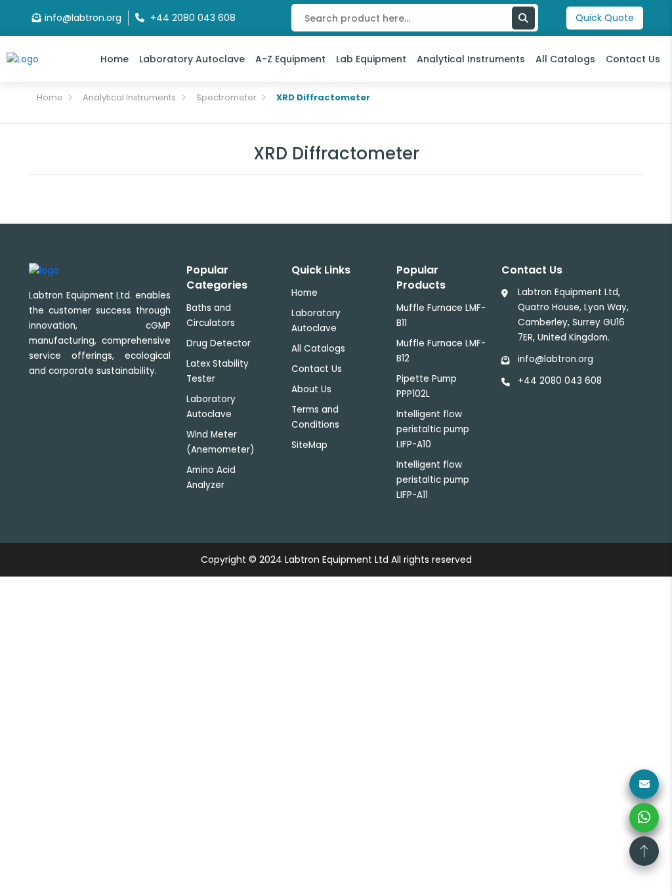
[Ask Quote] (644, 784)
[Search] (523, 18)
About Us (311, 389)
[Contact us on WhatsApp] (644, 817)
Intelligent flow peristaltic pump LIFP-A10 (432, 429)
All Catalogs (565, 59)
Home (114, 59)
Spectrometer (226, 97)
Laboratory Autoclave (192, 59)
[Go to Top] (644, 851)
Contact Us (633, 59)
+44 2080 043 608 (560, 381)
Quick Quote (605, 17)
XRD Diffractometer (323, 97)
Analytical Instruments (471, 59)
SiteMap (309, 445)
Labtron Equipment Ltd (336, 559)
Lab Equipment (371, 59)
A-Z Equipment (290, 59)
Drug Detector (218, 343)
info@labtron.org (83, 17)
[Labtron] (23, 58)
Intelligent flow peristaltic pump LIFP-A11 (432, 479)
